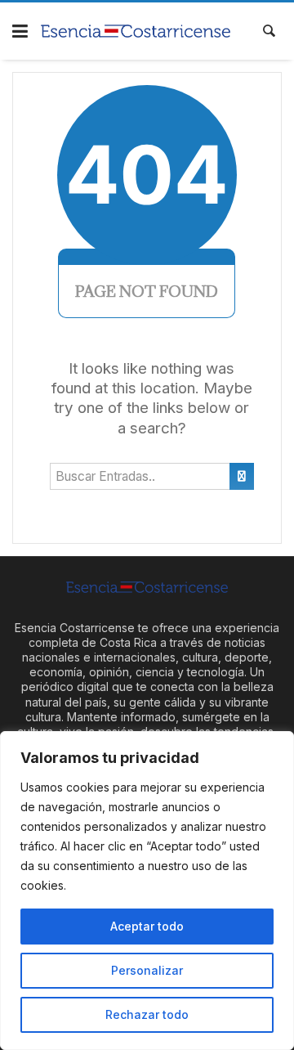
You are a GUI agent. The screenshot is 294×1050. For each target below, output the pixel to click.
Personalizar (147, 970)
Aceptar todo (147, 926)
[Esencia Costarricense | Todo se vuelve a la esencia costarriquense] (136, 31)
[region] (147, 890)
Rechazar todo (147, 1014)
